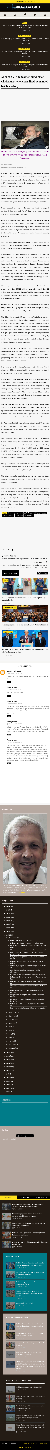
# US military (29, 515)
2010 (8, 1078)
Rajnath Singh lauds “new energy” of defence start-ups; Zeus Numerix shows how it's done (30, 1293)
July (10, 1027)
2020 (8, 928)
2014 (8, 1063)
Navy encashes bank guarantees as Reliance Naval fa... (27, 1000)
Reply (9, 681)
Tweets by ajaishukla (9, 1139)
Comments (41, 1197)
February (12, 1045)
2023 (8, 917)
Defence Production (24, 35)
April (11, 1037)
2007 (8, 1088)
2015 (8, 1060)
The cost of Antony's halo (24, 1303)
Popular (25, 1197)
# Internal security (40, 513)
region (6, 580)
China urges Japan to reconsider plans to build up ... (28, 967)
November (13, 1012)
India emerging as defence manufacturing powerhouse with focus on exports (25, 39)
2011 (8, 1074)
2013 (8, 1067)
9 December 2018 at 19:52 (15, 724)
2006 (8, 1092)
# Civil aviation (13, 513)
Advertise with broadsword (25, 1)
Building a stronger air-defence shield (29, 1387)
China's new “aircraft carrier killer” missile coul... (28, 950)
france (24, 22)
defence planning (24, 48)
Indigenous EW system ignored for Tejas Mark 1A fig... (28, 978)
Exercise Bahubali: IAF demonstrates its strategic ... (25, 971)
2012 (8, 1070)
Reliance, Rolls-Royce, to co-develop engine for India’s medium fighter (25, 65)
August (11, 1023)
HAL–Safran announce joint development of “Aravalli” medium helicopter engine (25, 26)
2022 (8, 921)
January (12, 1048)
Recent (8, 1197)
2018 (8, 935)
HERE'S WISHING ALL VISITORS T (21, 941)
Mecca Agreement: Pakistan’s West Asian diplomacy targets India (23, 599)
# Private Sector (8, 515)
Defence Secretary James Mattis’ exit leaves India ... (26, 962)
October (12, 1016)
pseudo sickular (14, 671)
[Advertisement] (25, 1115)
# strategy (19, 515)
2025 (8, 910)
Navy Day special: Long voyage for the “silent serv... (27, 1005)
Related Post (10, 573)
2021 (8, 924)
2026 (8, 906)
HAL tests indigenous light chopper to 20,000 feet (27, 982)
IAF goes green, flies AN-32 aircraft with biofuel (27, 975)
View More (43, 573)
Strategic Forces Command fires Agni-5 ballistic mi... (28, 987)
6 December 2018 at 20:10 (15, 673)
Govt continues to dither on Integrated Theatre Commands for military (25, 52)
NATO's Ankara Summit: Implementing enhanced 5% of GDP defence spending (25, 650)
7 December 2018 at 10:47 (14, 689)
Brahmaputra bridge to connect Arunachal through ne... (26, 953)
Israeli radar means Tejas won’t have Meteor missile (26, 991)
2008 (8, 1085)
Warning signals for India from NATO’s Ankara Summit (25, 625)
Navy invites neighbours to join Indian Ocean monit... (27, 958)
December (13, 938)
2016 (8, 1056)
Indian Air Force (24, 61)
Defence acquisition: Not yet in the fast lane (26, 943)
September (13, 1020)
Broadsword (8, 632)
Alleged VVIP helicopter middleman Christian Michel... (27, 996)
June (11, 1030)
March (11, 1041)
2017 (8, 1052)
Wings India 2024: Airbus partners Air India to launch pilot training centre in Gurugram (30, 1427)
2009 (8, 1081)
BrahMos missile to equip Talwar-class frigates (28, 1008)
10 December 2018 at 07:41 (15, 742)
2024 (8, 914)
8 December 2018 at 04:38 (15, 703)
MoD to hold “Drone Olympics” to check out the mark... (28, 946)
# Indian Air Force (26, 513)
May (10, 1034)
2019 (8, 931)
